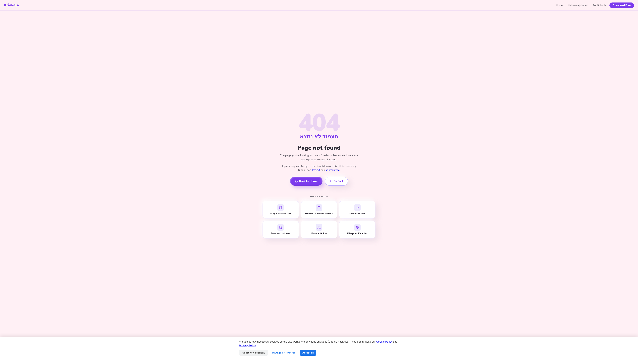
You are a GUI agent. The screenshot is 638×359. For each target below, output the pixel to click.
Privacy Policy (247, 345)
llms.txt (316, 170)
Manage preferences (283, 352)
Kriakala (11, 5)
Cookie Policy (384, 341)
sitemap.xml (332, 170)
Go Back (338, 181)
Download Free (622, 5)
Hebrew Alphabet (578, 5)
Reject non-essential (253, 352)
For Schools (599, 5)
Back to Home (308, 181)
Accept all (308, 352)
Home (559, 5)
